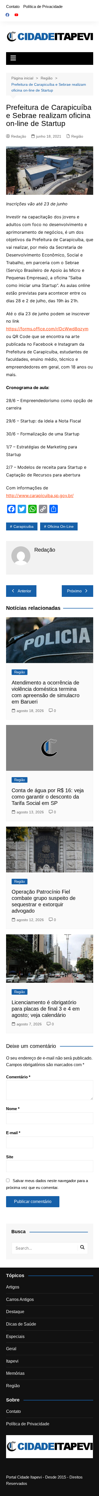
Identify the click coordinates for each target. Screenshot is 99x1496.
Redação (18, 136)
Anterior (24, 591)
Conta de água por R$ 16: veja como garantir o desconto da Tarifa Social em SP (48, 796)
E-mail (13, 1132)
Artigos (12, 1287)
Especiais (15, 1336)
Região (77, 136)
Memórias (15, 1373)
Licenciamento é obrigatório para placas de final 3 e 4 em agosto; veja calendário (46, 1008)
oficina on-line (61, 526)
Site (9, 1157)
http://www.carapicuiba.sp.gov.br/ (40, 495)
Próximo (74, 591)
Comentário (18, 1077)
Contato (13, 6)
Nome (13, 1108)
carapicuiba (23, 526)
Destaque (15, 1311)
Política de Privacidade (43, 6)
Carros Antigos (20, 1299)
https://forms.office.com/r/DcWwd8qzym (47, 328)
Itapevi (12, 1361)
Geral (11, 1348)
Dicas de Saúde (21, 1324)
